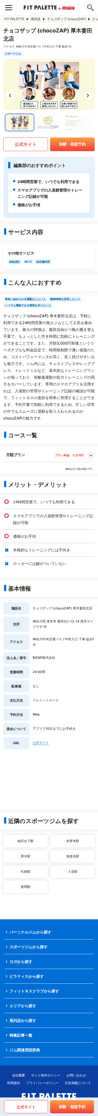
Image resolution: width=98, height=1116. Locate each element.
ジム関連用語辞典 (25, 1050)
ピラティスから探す (27, 976)
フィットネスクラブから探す (34, 991)
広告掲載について (78, 1083)
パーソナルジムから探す (30, 932)
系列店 (36, 19)
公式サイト (25, 144)
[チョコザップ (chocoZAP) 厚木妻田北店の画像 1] (19, 122)
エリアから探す (23, 1005)
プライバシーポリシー (42, 1083)
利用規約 (13, 1083)
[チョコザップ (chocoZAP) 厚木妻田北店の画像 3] (76, 122)
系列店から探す (23, 1020)
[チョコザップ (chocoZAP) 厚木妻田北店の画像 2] (48, 122)
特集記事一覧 (21, 1035)
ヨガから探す (21, 961)
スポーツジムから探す (29, 946)
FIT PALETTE (14, 19)
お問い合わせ (76, 1075)
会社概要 (18, 1075)
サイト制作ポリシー (45, 1075)
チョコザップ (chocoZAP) (66, 19)
